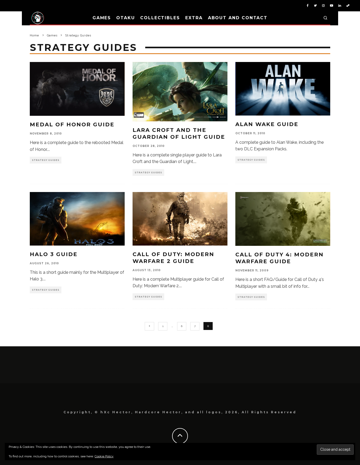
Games (102, 17)
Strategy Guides (45, 160)
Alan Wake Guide (266, 124)
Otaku (125, 17)
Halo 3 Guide (53, 254)
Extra (194, 17)
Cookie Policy (104, 456)
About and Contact (238, 17)
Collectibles (160, 17)
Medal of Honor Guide (72, 124)
